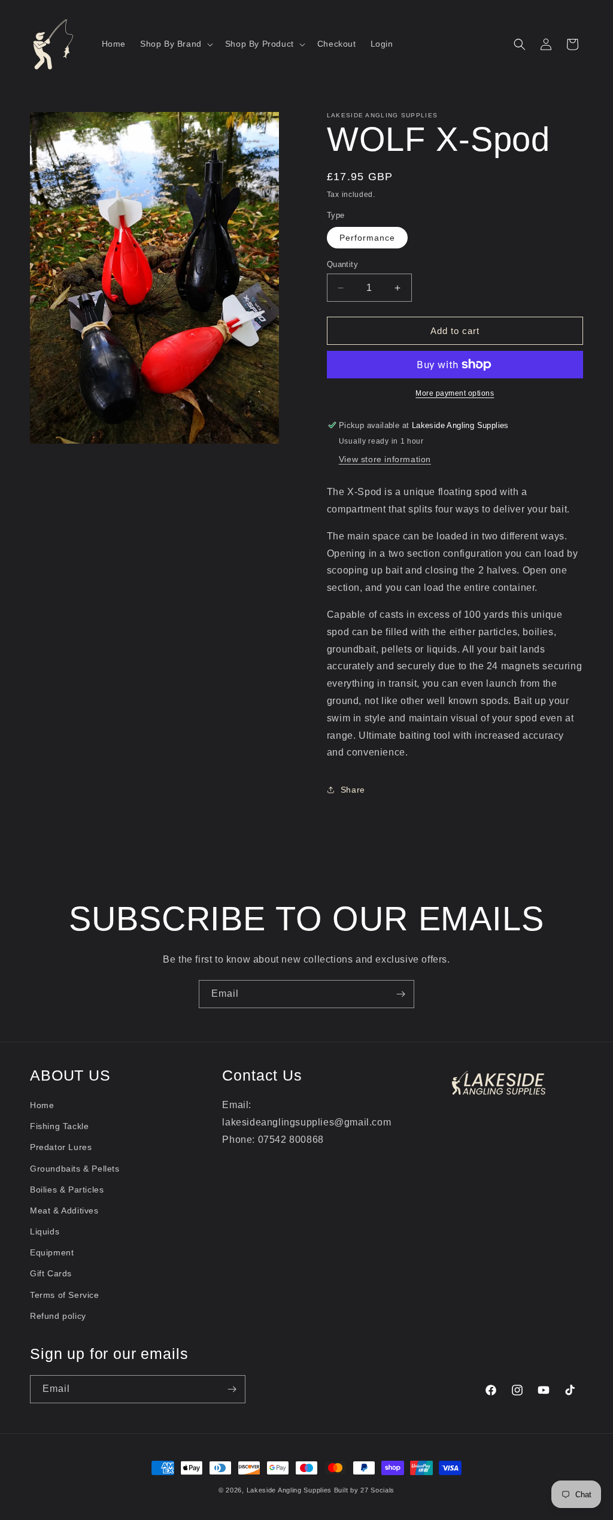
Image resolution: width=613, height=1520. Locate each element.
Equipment (52, 1252)
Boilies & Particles (67, 1189)
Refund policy (58, 1316)
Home (42, 1105)
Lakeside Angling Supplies (289, 1490)
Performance (367, 237)
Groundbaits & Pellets (75, 1168)
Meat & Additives (64, 1210)
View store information (385, 459)
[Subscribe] (400, 994)
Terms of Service (64, 1295)
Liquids (44, 1231)
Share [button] (353, 789)
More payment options (454, 393)
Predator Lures (61, 1147)
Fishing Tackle (59, 1126)
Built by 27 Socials (364, 1490)
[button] (175, 43)
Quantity (342, 264)
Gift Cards (51, 1273)
